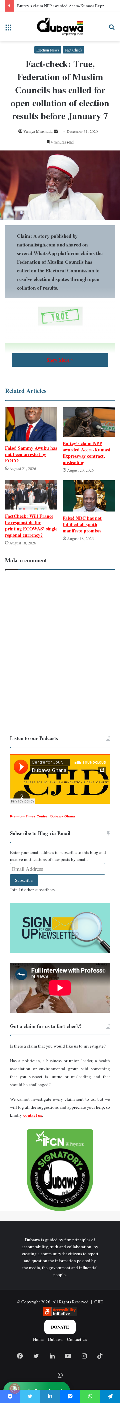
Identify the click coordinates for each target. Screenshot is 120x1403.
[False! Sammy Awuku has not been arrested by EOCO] (31, 424)
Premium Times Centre (28, 816)
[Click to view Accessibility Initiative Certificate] (60, 1315)
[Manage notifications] (14, 1388)
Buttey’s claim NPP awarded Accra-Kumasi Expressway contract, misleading (86, 453)
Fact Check (73, 49)
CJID (98, 1302)
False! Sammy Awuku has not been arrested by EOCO (31, 454)
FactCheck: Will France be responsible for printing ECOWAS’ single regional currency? (31, 525)
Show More (59, 359)
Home (38, 1339)
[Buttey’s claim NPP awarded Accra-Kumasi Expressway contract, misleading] (89, 422)
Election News (47, 49)
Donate (60, 1327)
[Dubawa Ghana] (60, 27)
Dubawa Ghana (62, 816)
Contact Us (77, 1339)
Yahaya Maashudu (38, 131)
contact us (32, 1115)
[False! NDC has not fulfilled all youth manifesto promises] (89, 496)
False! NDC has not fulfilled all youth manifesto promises (82, 524)
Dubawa (55, 1339)
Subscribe (24, 880)
